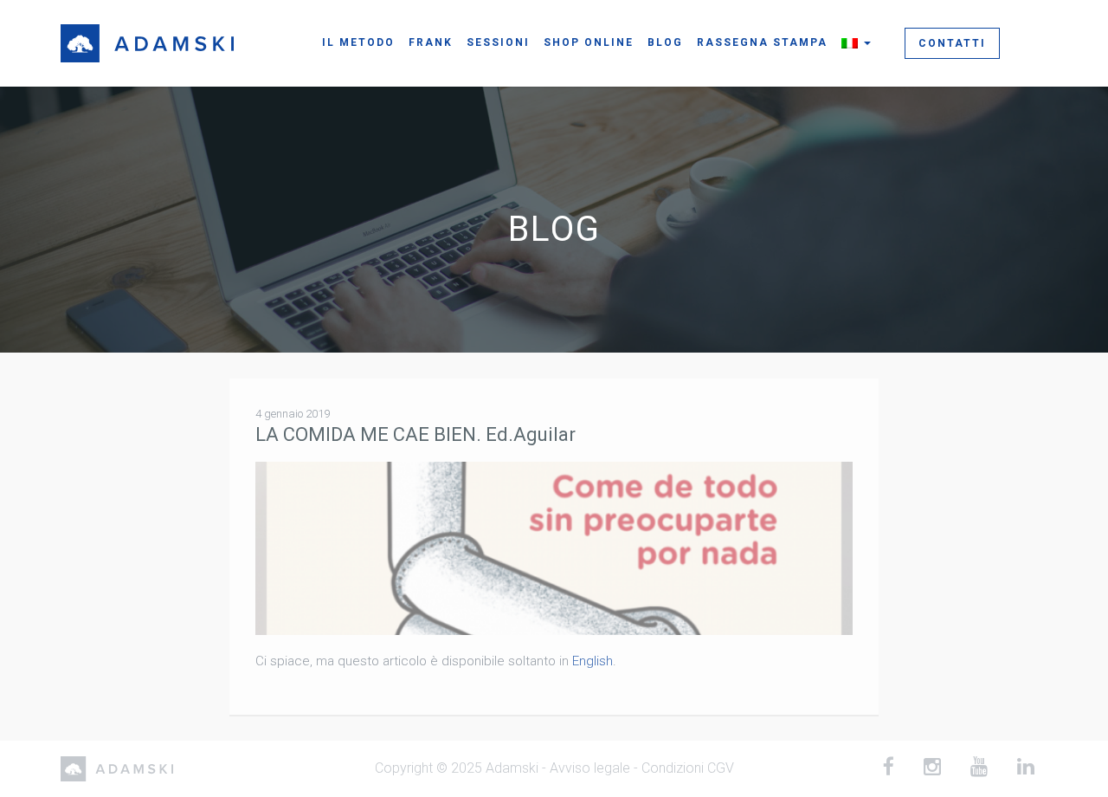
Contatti (952, 43)
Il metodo (358, 42)
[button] (856, 43)
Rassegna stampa (762, 42)
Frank (431, 42)
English (592, 661)
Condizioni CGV (687, 768)
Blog (665, 42)
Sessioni (498, 42)
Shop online (589, 42)
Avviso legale (590, 768)
